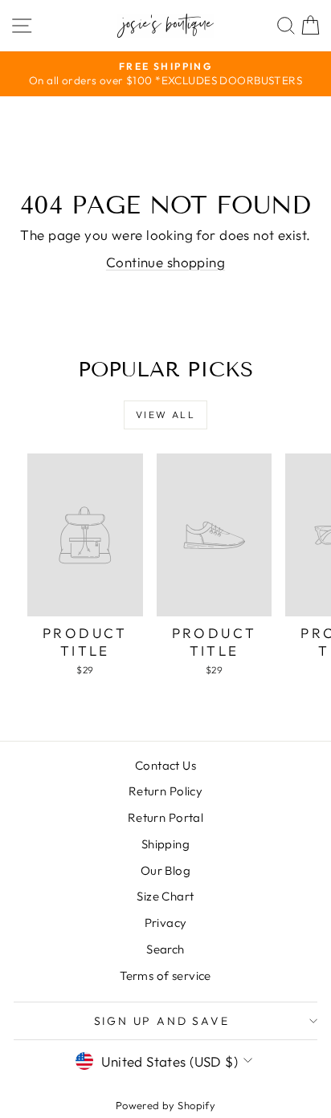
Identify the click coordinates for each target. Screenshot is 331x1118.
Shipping (165, 844)
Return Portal (166, 817)
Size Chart (165, 896)
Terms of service (165, 975)
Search (165, 949)
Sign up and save (162, 1021)
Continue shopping (165, 262)
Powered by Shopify (166, 1105)
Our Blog (165, 870)
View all (165, 415)
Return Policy (166, 791)
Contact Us (165, 765)
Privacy (166, 922)
